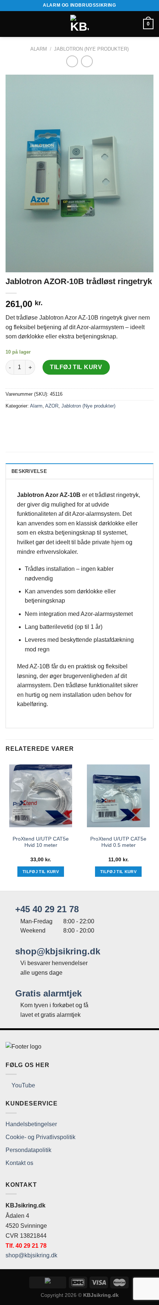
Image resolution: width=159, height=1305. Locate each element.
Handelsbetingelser (31, 1124)
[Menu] (10, 24)
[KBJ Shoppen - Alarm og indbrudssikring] (79, 24)
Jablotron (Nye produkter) (91, 49)
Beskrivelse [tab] (29, 471)
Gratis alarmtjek (47, 993)
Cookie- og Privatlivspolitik (40, 1137)
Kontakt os (19, 1163)
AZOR (51, 406)
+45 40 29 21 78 (46, 909)
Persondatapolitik (28, 1150)
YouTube (22, 1085)
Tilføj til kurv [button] (41, 871)
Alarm (38, 49)
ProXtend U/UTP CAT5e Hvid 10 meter (41, 842)
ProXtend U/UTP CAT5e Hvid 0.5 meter (118, 842)
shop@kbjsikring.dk (56, 951)
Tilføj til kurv (76, 367)
